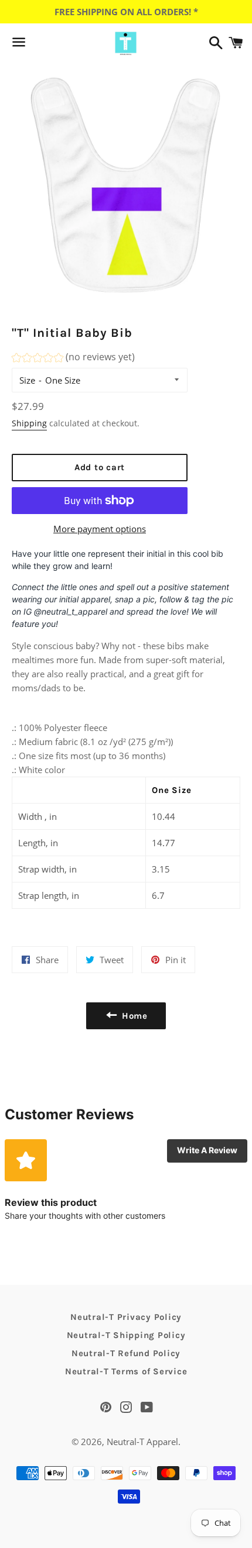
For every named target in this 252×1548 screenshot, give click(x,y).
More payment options (99, 529)
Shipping (29, 423)
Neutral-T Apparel (142, 1441)
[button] (73, 359)
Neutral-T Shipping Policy (126, 1335)
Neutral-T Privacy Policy (126, 1317)
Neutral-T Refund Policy (126, 1353)
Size (27, 380)
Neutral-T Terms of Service (126, 1371)
